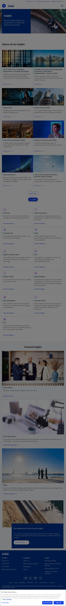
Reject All (58, 602)
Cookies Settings (5, 602)
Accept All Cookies (47, 602)
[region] (33, 598)
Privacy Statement (7, 599)
